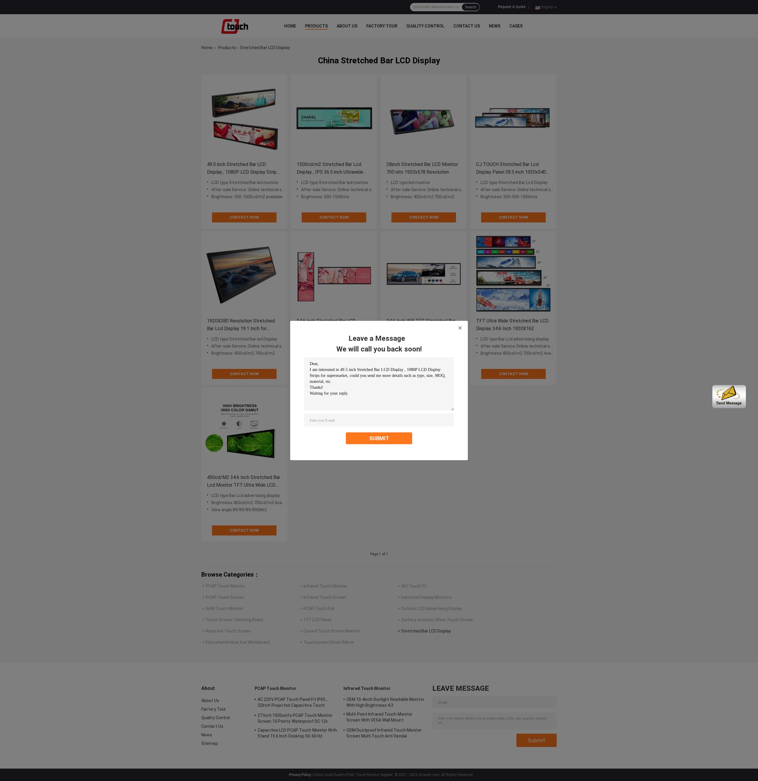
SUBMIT (379, 438)
